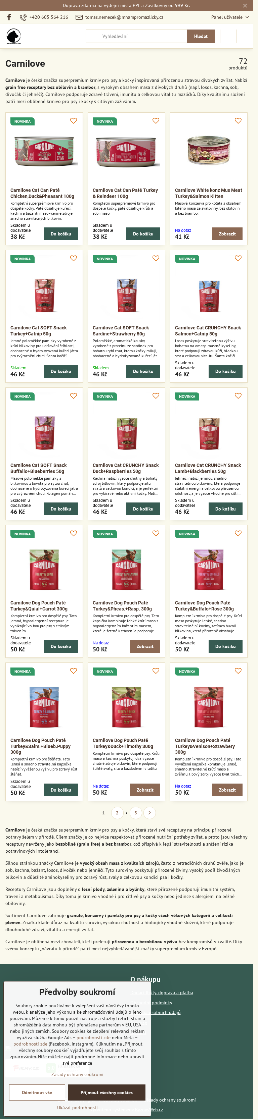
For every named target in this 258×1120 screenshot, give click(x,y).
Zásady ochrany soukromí (170, 1100)
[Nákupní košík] (228, 36)
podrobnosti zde (94, 1037)
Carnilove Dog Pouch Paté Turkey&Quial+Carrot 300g (39, 605)
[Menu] (245, 36)
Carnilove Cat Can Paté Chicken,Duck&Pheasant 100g (42, 193)
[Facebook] (10, 17)
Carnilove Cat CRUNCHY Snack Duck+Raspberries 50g (126, 468)
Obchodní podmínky (151, 1003)
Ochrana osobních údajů (155, 1012)
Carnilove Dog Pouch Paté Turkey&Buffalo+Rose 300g (204, 605)
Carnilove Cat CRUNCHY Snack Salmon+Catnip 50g (208, 330)
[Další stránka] (149, 813)
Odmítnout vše (37, 1092)
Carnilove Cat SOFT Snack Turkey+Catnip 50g (38, 330)
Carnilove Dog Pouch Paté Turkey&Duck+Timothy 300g (123, 743)
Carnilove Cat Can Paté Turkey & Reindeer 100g (125, 193)
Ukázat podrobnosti (77, 1108)
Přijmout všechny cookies (107, 1092)
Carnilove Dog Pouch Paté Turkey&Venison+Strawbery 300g (205, 746)
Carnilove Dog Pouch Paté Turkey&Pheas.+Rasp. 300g (122, 605)
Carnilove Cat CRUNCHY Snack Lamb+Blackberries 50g (208, 468)
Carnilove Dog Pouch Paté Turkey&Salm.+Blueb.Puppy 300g (40, 746)
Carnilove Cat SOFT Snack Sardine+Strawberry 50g (121, 330)
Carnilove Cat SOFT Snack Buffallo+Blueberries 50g (38, 468)
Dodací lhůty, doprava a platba (161, 993)
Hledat (201, 36)
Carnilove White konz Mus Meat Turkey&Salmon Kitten (208, 193)
